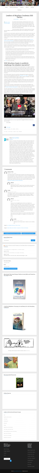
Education (5, 423)
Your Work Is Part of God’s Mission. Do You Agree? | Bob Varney (14, 252)
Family (5, 425)
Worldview (20, 131)
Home (5, 455)
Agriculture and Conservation (8, 427)
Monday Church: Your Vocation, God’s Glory (31, 455)
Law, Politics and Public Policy (8, 429)
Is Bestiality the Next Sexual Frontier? (28, 233)
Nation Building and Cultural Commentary (10, 431)
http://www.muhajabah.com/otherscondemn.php (15, 180)
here (6, 60)
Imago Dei (22, 7)
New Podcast (30, 462)
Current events (10, 131)
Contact (5, 453)
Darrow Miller (16, 19)
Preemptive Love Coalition (24, 75)
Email (5, 264)
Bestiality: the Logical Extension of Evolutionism (12, 233)
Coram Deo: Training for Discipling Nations (31, 459)
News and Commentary (7, 433)
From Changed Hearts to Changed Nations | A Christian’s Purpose (14, 249)
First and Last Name (7, 260)
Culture (6, 7)
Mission (27, 7)
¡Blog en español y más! (31, 450)
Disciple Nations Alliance (31, 452)
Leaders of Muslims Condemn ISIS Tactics (19, 16)
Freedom (14, 131)
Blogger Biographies (7, 451)
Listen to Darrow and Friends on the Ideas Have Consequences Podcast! (19, 246)
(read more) (28, 350)
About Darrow (11, 368)
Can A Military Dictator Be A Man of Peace (13, 225)
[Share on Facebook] (34, 125)
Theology (32, 7)
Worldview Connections (7, 437)
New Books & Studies (31, 466)
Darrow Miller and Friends (18, 471)
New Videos (29, 464)
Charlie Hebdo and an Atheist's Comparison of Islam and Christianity (17, 227)
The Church (5, 419)
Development (6, 421)
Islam (17, 131)
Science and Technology (7, 435)
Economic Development (14, 7)
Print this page (8, 127)
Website (11, 139)
